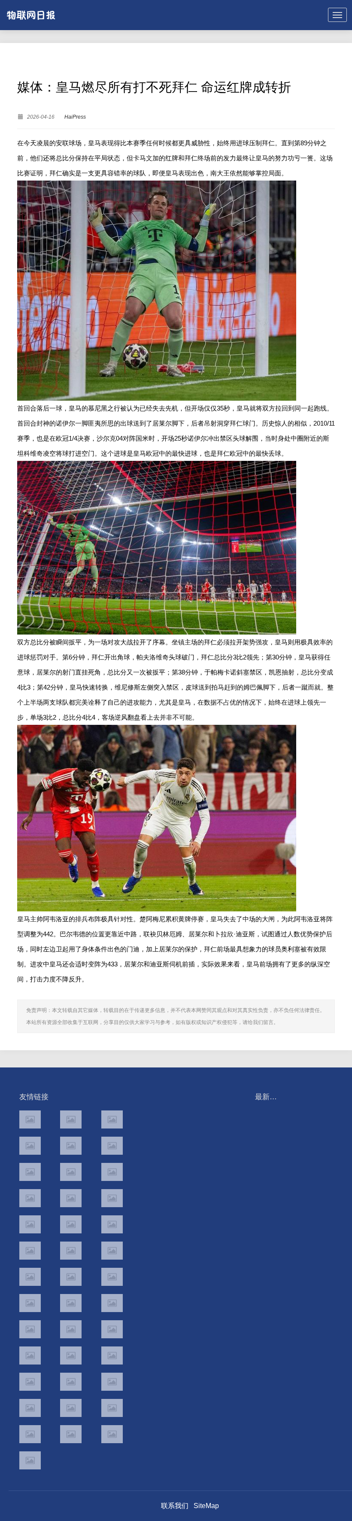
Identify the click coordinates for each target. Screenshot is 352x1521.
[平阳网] (112, 1382)
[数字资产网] (71, 1119)
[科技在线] (30, 1146)
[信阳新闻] (112, 1303)
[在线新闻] (30, 1172)
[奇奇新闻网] (30, 1303)
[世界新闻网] (71, 1198)
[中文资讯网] (30, 1119)
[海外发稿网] (112, 1434)
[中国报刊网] (30, 1382)
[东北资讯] (71, 1382)
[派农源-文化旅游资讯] (71, 1172)
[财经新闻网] (112, 1172)
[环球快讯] (30, 1198)
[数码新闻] (112, 1251)
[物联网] (112, 1408)
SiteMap (206, 1505)
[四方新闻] (112, 1224)
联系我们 (174, 1505)
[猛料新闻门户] (30, 1251)
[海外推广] (30, 1460)
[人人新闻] (30, 1277)
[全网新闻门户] (112, 1198)
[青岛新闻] (112, 1329)
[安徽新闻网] (71, 1251)
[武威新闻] (30, 1329)
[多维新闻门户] (30, 1408)
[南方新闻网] (71, 1224)
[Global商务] (71, 1355)
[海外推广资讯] (71, 1434)
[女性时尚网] (112, 1146)
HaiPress (75, 117)
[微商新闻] (30, 1355)
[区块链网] (112, 1119)
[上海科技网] (71, 1303)
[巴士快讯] (112, 1355)
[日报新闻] (112, 1277)
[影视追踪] (71, 1329)
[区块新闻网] (71, 1277)
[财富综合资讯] (71, 1146)
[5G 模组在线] (30, 1434)
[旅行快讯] (71, 1408)
